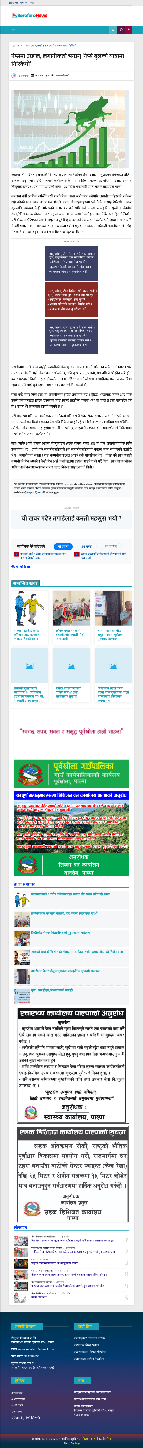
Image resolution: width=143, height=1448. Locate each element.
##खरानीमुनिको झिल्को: (25, 1417)
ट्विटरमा (38, 492)
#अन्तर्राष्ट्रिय (18, 1399)
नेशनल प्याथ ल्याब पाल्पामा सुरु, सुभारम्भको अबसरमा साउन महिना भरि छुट (69, 1274)
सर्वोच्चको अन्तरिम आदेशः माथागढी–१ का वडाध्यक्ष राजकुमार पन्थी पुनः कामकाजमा (73, 1252)
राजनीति (46, 1248)
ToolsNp (75, 1443)
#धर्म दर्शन (17, 1405)
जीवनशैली (35, 1236)
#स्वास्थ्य (16, 1411)
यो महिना (111, 547)
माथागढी (39, 1248)
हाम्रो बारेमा (105, 1439)
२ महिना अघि (70, 1248)
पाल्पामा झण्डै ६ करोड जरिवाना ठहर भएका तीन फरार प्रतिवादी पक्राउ (43, 556)
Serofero (23, 76)
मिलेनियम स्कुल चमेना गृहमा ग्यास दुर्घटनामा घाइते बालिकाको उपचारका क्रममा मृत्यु (113, 694)
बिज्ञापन (87, 1439)
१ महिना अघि (63, 1271)
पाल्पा (41, 1236)
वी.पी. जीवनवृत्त (39, 1297)
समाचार (47, 1236)
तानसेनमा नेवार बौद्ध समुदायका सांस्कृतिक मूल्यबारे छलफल (110, 635)
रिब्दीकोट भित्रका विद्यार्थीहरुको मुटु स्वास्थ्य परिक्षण (60, 933)
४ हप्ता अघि (44, 1259)
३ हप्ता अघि (64, 1236)
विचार (41, 1293)
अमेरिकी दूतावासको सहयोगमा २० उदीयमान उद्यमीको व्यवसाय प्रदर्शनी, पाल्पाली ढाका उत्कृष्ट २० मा (29, 697)
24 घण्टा (86, 547)
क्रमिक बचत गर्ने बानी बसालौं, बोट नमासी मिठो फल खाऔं (103, 556)
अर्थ (32, 1282)
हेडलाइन (53, 1236)
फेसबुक (30, 492)
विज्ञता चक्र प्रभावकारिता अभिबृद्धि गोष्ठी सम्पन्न (54, 1263)
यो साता (63, 547)
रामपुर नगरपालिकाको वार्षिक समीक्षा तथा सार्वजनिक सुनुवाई (68, 692)
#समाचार (16, 1393)
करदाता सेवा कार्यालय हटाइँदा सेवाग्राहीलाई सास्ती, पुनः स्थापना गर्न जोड (67, 1286)
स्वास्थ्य (45, 1271)
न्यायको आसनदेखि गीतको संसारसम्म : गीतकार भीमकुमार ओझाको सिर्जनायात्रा (77, 952)
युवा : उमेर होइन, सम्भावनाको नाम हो (52, 990)
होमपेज (16, 46)
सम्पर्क (95, 1439)
